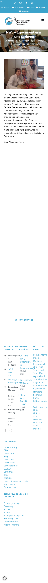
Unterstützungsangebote (9, 481)
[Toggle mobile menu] (42, 19)
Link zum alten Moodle (37, 425)
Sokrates (37, 394)
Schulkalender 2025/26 (9, 467)
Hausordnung (9, 447)
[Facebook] (5, 430)
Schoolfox (38, 373)
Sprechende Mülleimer (24, 381)
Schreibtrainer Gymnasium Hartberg (38, 388)
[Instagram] (10, 430)
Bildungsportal (38, 401)
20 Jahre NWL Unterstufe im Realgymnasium (24, 361)
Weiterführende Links (38, 409)
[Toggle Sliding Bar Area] (2, 2)
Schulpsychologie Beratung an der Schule (9, 508)
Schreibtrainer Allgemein (38, 381)
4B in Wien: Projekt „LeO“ (23, 400)
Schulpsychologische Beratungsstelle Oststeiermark (9, 518)
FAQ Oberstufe (9, 458)
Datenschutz (9, 487)
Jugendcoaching (9, 524)
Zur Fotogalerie (23, 319)
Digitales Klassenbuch (38, 362)
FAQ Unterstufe (9, 452)
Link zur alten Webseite (37, 416)
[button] (4, 578)
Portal (36, 397)
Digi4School (38, 376)
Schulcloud (38, 370)
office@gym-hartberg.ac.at (11, 381)
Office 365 (38, 367)
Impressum (9, 484)
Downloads (9, 462)
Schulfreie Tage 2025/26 (8, 474)
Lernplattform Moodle (38, 356)
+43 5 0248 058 (10, 372)
